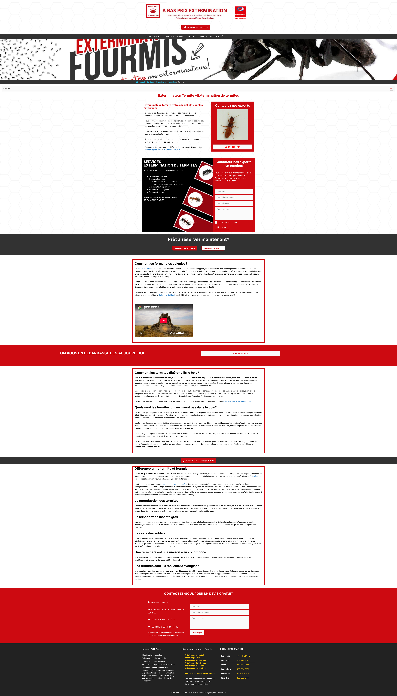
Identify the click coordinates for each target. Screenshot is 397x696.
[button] (162, 36)
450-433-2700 (243, 673)
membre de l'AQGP (172, 150)
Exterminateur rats (156, 192)
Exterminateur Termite (158, 176)
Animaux (180, 36)
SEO (214, 693)
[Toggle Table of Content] (390, 89)
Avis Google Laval (192, 658)
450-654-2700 (243, 669)
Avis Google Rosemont (195, 665)
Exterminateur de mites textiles (165, 182)
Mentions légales (205, 693)
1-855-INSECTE (243, 656)
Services (191, 36)
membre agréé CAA (153, 150)
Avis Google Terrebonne (195, 663)
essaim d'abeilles (145, 269)
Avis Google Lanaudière (195, 668)
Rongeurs (157, 36)
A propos (213, 36)
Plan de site (222, 693)
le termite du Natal (167, 295)
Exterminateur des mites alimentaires (167, 184)
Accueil (148, 36)
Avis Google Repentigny (195, 660)
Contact (202, 36)
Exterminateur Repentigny (159, 187)
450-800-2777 (243, 678)
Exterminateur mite (157, 179)
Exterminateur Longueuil (159, 190)
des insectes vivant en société (174, 484)
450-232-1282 (243, 665)
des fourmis (256, 476)
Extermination (161, 82)
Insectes (169, 36)
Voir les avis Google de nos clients (200, 673)
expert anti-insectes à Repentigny (237, 401)
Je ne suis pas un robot (228, 222)
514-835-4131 (243, 660)
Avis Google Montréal (194, 655)
